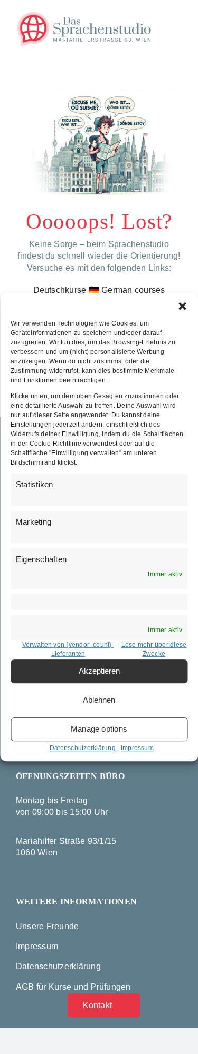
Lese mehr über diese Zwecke (154, 649)
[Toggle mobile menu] (178, 18)
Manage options (99, 728)
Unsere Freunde (47, 926)
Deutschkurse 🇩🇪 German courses (99, 289)
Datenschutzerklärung (83, 748)
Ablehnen (99, 699)
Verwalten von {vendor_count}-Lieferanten (68, 649)
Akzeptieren (99, 670)
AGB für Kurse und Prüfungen (73, 986)
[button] (182, 306)
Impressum (137, 748)
